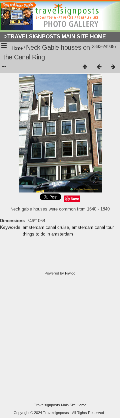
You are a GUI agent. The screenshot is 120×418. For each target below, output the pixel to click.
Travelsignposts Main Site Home (60, 405)
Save (75, 198)
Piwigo (70, 273)
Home (17, 48)
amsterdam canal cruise (46, 227)
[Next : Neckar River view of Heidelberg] (113, 67)
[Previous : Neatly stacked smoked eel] (99, 67)
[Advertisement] (60, 339)
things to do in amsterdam (48, 234)
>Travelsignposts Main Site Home (55, 36)
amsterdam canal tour (92, 227)
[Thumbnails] (85, 67)
